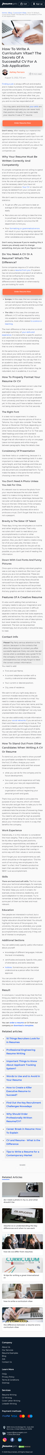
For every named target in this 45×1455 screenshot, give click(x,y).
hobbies (8, 967)
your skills (34, 106)
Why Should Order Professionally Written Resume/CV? (19, 1118)
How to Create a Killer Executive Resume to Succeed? (19, 1091)
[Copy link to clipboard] (27, 1168)
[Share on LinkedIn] (24, 1168)
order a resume (17, 1023)
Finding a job (8, 84)
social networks (19, 720)
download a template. (24, 1025)
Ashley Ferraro (17, 72)
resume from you (22, 270)
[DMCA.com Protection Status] (24, 1446)
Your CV (25, 187)
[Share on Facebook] (17, 1168)
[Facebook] (12, 1439)
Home (4, 13)
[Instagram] (5, 1439)
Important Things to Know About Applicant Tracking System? (21, 1065)
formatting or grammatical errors (25, 228)
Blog (10, 13)
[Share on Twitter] (20, 1168)
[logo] (10, 1446)
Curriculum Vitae (19, 13)
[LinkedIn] (19, 1439)
